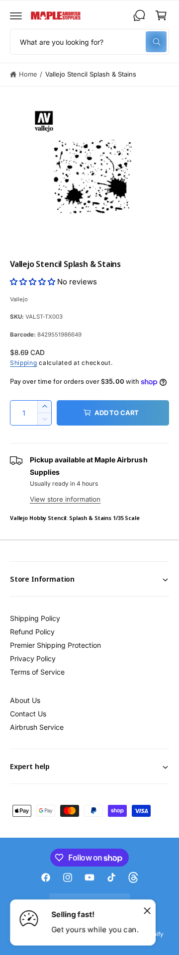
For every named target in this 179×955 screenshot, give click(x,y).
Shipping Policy (35, 618)
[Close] (147, 910)
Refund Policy (32, 631)
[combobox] (89, 42)
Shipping (23, 362)
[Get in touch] (139, 15)
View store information (65, 499)
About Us (25, 700)
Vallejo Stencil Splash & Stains (90, 74)
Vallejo (19, 299)
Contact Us (28, 713)
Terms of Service (37, 672)
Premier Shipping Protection (55, 645)
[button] (16, 15)
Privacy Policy (33, 658)
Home (28, 74)
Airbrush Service (37, 727)
